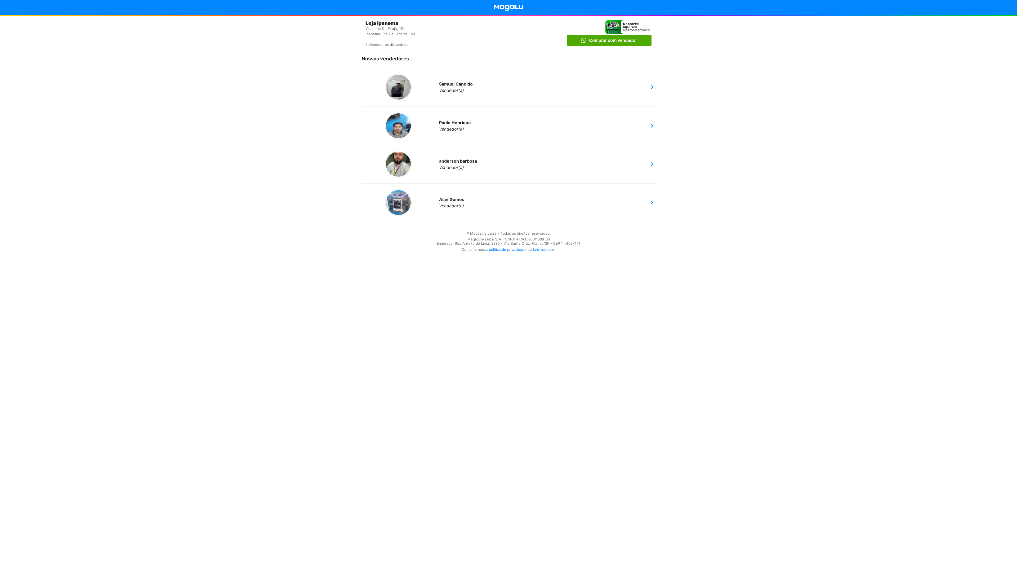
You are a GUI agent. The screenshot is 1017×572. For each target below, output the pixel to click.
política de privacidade (508, 249)
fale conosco (543, 249)
